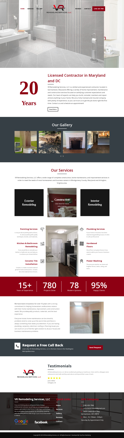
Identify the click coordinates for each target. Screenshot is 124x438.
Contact (68, 54)
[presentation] (61, 156)
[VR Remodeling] (26, 152)
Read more (54, 54)
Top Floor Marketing (85, 435)
